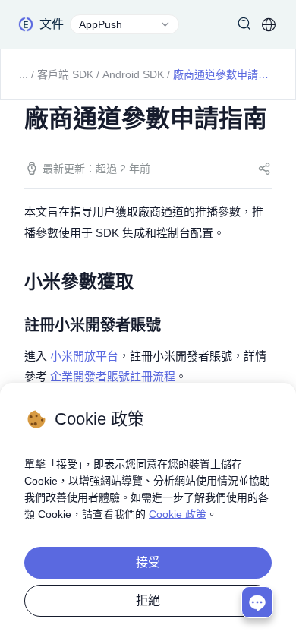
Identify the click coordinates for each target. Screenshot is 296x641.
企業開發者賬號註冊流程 (112, 376)
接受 (148, 562)
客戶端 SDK (65, 74)
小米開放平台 (84, 355)
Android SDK (133, 74)
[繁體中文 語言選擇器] (269, 24)
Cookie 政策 (177, 514)
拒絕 (148, 600)
